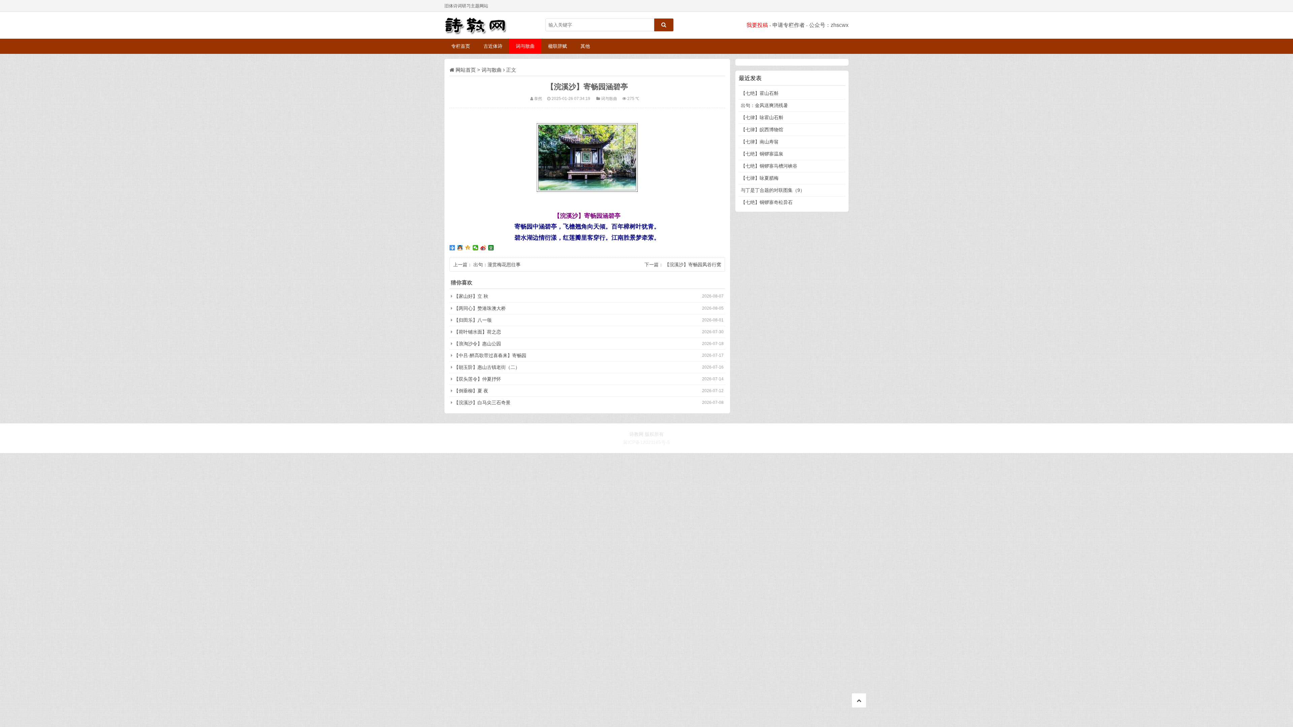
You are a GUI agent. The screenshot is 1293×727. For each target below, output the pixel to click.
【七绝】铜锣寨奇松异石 (767, 202)
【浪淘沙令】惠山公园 (477, 343)
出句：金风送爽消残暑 (764, 105)
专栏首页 (460, 46)
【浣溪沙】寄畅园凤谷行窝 (693, 264)
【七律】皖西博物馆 (762, 129)
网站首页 (466, 70)
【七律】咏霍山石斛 (762, 117)
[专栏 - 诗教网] (478, 25)
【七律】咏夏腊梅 (759, 178)
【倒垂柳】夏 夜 (471, 390)
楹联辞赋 (557, 46)
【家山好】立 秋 (471, 296)
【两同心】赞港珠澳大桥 (480, 308)
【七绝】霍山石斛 (759, 93)
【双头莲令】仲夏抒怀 (477, 379)
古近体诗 (493, 46)
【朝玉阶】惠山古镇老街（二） (487, 367)
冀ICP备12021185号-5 (646, 442)
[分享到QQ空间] (468, 247)
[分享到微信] (475, 247)
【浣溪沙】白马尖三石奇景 (482, 402)
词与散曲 (525, 46)
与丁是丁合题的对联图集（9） (773, 190)
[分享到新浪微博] (483, 247)
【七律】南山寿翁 (759, 141)
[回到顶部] (859, 700)
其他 (585, 46)
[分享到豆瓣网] (491, 247)
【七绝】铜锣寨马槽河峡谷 (769, 166)
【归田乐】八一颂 (473, 320)
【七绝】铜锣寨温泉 (762, 154)
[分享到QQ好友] (460, 247)
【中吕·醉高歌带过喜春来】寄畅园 (490, 355)
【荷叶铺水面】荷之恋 (477, 332)
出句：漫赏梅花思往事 (497, 264)
